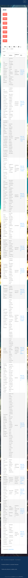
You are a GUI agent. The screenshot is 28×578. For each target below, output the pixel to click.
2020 (5, 23)
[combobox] (7, 49)
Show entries (8, 48)
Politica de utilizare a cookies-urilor (9, 569)
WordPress (21, 576)
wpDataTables (11, 549)
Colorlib (13, 576)
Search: (4, 51)
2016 (5, 40)
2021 (5, 18)
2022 (5, 14)
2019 (5, 27)
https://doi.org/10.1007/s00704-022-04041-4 (22, 350)
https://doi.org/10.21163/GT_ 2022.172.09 (22, 492)
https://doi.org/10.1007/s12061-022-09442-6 (22, 480)
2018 (5, 31)
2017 (5, 36)
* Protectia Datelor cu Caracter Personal (9, 564)
